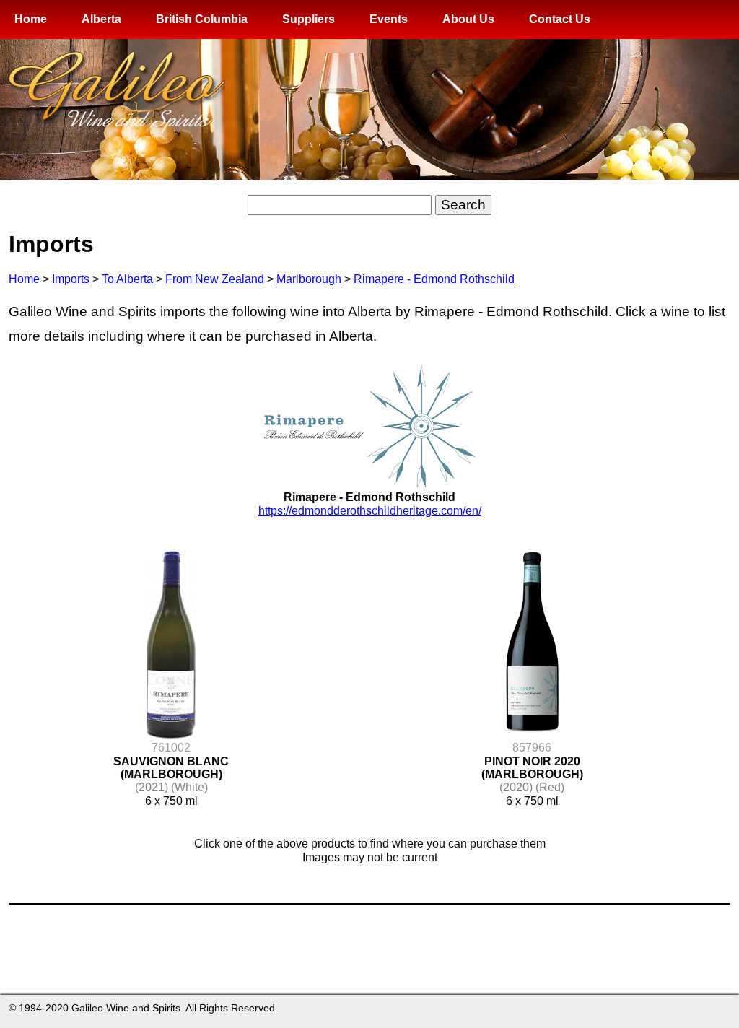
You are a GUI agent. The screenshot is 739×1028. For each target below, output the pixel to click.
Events (389, 19)
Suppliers (308, 19)
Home (30, 19)
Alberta (101, 19)
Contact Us (559, 19)
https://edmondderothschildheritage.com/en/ (369, 511)
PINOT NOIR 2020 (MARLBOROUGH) (532, 767)
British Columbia (202, 19)
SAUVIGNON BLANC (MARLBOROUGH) (171, 767)
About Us (468, 19)
